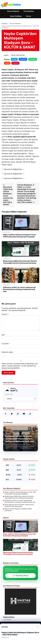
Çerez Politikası (16, 16)
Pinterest (15, 63)
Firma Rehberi (29, 11)
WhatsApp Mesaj (20, 575)
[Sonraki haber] (34, 429)
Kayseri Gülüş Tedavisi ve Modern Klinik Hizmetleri (18, 509)
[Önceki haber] (30, 429)
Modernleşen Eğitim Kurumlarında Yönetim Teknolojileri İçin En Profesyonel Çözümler (19, 497)
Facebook (23, 59)
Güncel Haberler (13, 11)
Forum (28, 16)
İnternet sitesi (7, 352)
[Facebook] (5, 413)
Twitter (14, 59)
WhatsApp (33, 59)
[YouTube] (23, 413)
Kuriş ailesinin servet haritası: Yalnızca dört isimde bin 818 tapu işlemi (19, 505)
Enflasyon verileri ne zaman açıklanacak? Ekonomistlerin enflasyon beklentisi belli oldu (20, 501)
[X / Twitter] (11, 413)
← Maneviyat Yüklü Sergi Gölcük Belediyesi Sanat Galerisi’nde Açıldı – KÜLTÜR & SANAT (8, 195)
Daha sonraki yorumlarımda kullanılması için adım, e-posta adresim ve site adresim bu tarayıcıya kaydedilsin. (20, 365)
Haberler (5, 23)
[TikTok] (30, 413)
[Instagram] (17, 413)
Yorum (5, 314)
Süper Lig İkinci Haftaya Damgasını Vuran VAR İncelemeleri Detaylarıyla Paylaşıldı (20, 493)
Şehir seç (9, 394)
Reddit (7, 63)
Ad (3, 335)
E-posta (6, 343)
